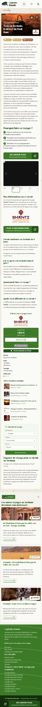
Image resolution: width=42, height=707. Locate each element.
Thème (7, 437)
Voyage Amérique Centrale (14, 675)
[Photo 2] (16, 189)
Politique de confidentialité (14, 652)
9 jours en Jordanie (26, 249)
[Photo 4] (33, 189)
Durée (7, 444)
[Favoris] (38, 510)
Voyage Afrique (10, 673)
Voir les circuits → (21, 453)
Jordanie (17, 39)
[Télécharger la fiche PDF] (31, 17)
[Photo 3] (24, 189)
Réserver (20, 340)
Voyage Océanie (10, 691)
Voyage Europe (10, 686)
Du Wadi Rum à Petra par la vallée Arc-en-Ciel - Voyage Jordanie (20, 524)
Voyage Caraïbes (10, 684)
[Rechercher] (38, 4)
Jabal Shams (7, 256)
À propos (8, 647)
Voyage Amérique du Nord (13, 677)
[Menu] (24, 4)
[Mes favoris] (31, 4)
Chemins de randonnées (13, 660)
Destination (9, 430)
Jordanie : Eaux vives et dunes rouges (19, 603)
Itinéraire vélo (9, 657)
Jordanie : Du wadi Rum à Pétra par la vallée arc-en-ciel (19, 563)
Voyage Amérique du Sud (13, 680)
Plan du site (8, 649)
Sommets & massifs (11, 662)
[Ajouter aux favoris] (37, 17)
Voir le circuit (8, 539)
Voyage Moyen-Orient (12, 689)
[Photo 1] (7, 189)
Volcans (7, 664)
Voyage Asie (9, 682)
